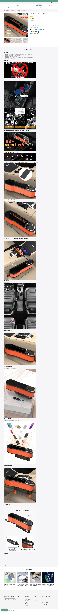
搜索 (38, 5)
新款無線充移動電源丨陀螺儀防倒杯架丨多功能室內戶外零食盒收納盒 (35, 585)
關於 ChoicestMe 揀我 (28, 597)
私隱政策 (35, 596)
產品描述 (27, 49)
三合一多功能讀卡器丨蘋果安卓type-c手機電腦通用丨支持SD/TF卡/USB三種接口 (22, 585)
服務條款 (26, 603)
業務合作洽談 (27, 600)
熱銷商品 (39, 8)
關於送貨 (31, 49)
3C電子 (27, 8)
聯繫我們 (18, 600)
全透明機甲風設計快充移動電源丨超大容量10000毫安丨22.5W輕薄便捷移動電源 (48, 585)
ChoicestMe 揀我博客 (28, 599)
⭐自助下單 (46, 8)
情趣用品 (24, 8)
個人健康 (7, 8)
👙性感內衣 (15, 8)
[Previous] (5, 25)
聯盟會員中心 (27, 602)
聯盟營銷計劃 (27, 596)
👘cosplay (19, 8)
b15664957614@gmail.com (14, 2)
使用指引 (36, 27)
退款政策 (26, 605)
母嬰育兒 (35, 8)
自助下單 (18, 597)
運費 (30, 20)
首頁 (4, 10)
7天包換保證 (35, 599)
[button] (31, 16)
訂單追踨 (42, 8)
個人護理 (31, 8)
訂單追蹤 (18, 596)
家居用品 (11, 8)
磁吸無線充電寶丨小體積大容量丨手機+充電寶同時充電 (9, 585)
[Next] (26, 25)
